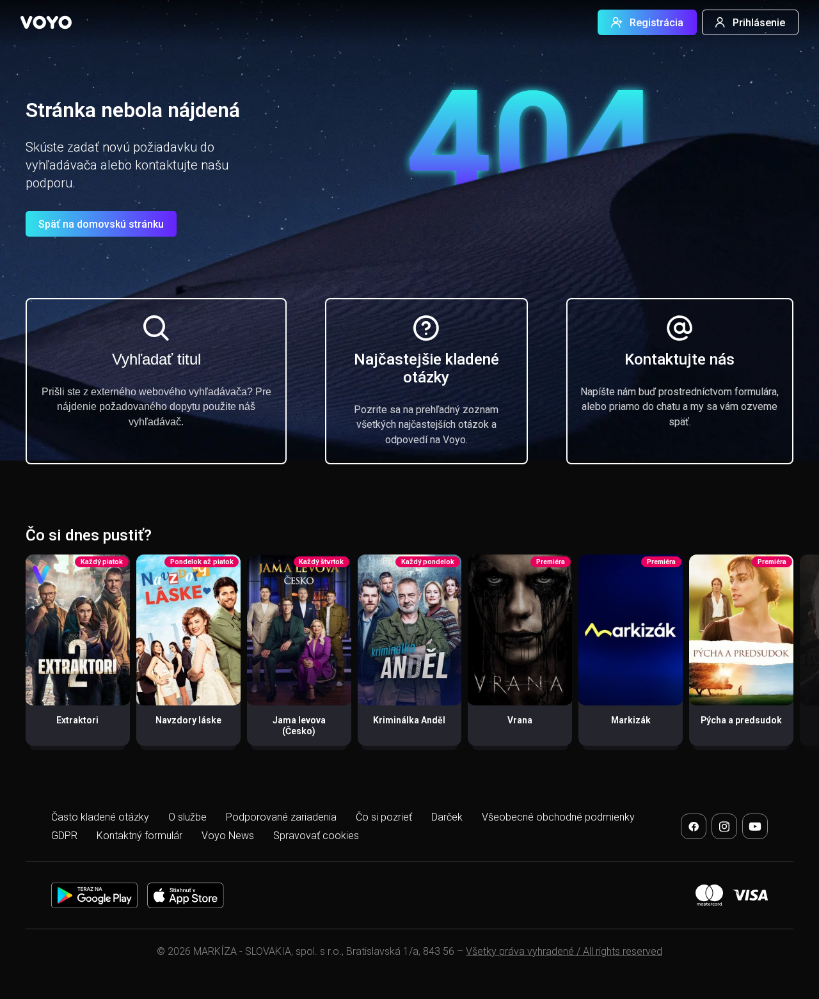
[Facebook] (693, 826)
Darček (447, 817)
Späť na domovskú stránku (101, 224)
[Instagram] (724, 826)
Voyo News (228, 836)
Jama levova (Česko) (299, 726)
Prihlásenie (759, 23)
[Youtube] (755, 826)
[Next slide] (795, 656)
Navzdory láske (188, 720)
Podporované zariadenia (281, 817)
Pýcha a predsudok (741, 720)
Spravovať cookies (316, 836)
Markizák (631, 720)
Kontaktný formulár (139, 836)
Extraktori (77, 720)
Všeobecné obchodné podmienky (558, 817)
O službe (187, 817)
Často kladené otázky (100, 817)
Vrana (519, 720)
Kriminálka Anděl (409, 720)
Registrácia (656, 23)
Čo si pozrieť (384, 817)
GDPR (64, 836)
